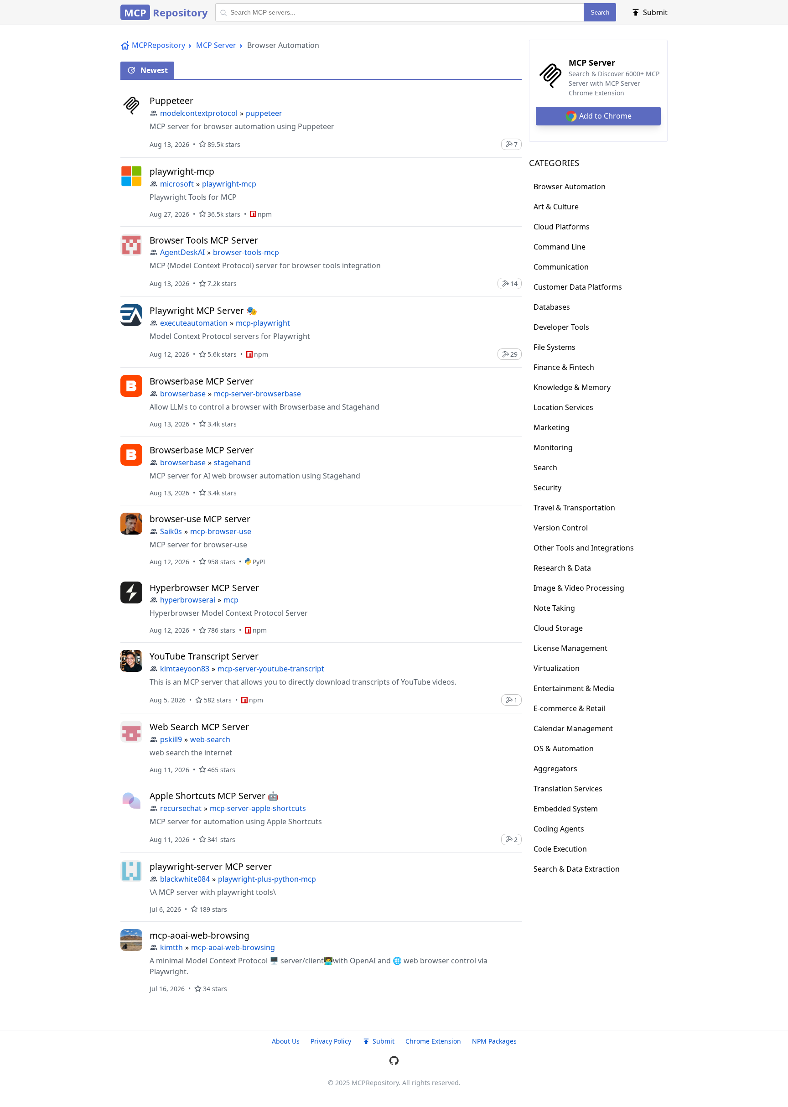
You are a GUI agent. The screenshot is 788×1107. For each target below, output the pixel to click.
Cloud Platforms (562, 227)
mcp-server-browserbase (257, 394)
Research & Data (562, 568)
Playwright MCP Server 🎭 (203, 310)
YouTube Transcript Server (204, 656)
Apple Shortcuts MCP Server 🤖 (214, 796)
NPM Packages (494, 1041)
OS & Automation (564, 748)
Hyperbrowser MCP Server (204, 588)
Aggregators (555, 769)
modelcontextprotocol (199, 113)
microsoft (177, 184)
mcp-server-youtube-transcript (271, 669)
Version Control (561, 528)
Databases (552, 307)
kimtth (171, 947)
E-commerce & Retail (569, 708)
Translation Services (568, 789)
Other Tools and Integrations (584, 548)
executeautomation (194, 323)
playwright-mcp (182, 171)
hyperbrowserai (187, 600)
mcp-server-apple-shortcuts (258, 808)
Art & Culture (556, 207)
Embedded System (566, 809)
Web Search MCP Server (199, 727)
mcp (230, 600)
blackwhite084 (185, 879)
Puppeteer (171, 100)
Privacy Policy (331, 1041)
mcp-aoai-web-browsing (199, 935)
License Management (570, 648)
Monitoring (553, 447)
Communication (561, 267)
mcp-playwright (263, 323)
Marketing (552, 427)
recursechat (181, 808)
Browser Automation (570, 187)
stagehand (232, 462)
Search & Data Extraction (577, 869)
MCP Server (216, 45)
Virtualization (557, 668)
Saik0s (171, 531)
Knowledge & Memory (572, 387)
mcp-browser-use (220, 531)
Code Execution (560, 849)
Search (600, 12)
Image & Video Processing (579, 588)
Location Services (563, 407)
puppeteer (264, 113)
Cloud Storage (558, 628)
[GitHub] (394, 1062)
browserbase (183, 394)
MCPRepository (158, 45)
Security (547, 488)
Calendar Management (573, 728)
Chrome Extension (433, 1041)
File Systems (554, 347)
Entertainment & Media (574, 688)
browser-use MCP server (200, 519)
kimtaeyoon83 (184, 669)
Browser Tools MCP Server (204, 240)
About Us (286, 1041)
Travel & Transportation (574, 508)
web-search (210, 739)
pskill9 (171, 739)
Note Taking (554, 608)
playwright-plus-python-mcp (267, 879)
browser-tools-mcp (246, 252)
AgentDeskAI (182, 252)
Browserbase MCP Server (202, 381)
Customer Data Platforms (578, 287)
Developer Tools (561, 327)
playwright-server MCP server (211, 866)
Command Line (560, 247)
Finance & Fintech (564, 367)
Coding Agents (559, 829)
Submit (383, 1041)
